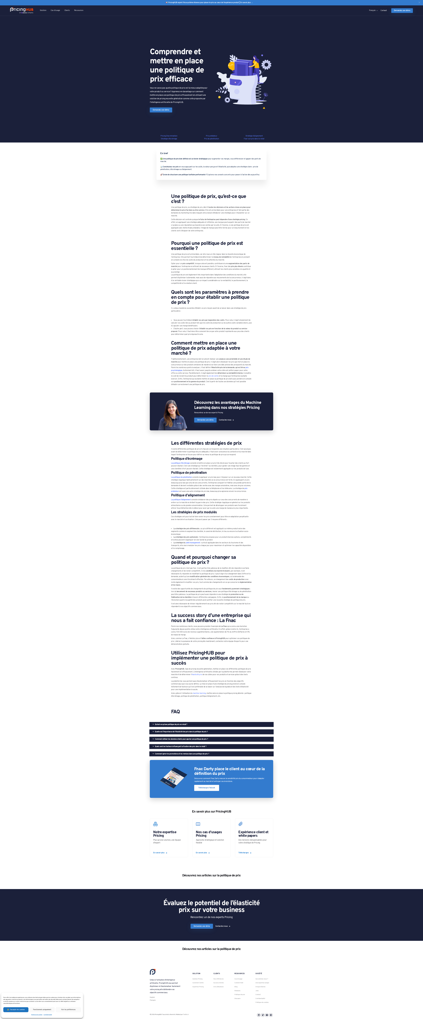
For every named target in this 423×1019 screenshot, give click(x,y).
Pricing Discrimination (168, 136)
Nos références (218, 979)
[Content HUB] (254, 837)
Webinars (237, 991)
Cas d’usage (55, 10)
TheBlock (186, 1014)
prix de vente (213, 376)
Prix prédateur (211, 136)
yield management (193, 543)
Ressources (78, 10)
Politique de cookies (36, 1015)
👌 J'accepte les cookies (16, 1010)
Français (153, 1000)
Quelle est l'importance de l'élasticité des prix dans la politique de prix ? (181, 732)
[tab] (211, 724)
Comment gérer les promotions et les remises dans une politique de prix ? (182, 754)
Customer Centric (198, 983)
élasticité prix (197, 675)
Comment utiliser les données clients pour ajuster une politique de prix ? (181, 739)
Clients (67, 10)
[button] (419, 2)
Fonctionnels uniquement (42, 1010)
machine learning (199, 693)
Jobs (257, 991)
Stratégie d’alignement (254, 136)
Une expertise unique (262, 983)
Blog (235, 987)
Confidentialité (48, 1015)
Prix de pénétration (211, 139)
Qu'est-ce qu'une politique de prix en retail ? (171, 724)
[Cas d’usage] (212, 837)
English (152, 997)
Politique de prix (239, 995)
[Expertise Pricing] (169, 837)
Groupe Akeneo (260, 987)
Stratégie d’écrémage (169, 139)
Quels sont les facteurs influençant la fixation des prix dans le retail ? (180, 746)
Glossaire (237, 999)
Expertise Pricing (198, 987)
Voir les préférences (68, 1010)
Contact (258, 995)
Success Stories (218, 983)
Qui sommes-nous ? (261, 979)
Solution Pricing (197, 979)
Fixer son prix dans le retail (254, 139)
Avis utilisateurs (218, 987)
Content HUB (238, 983)
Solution (43, 10)
